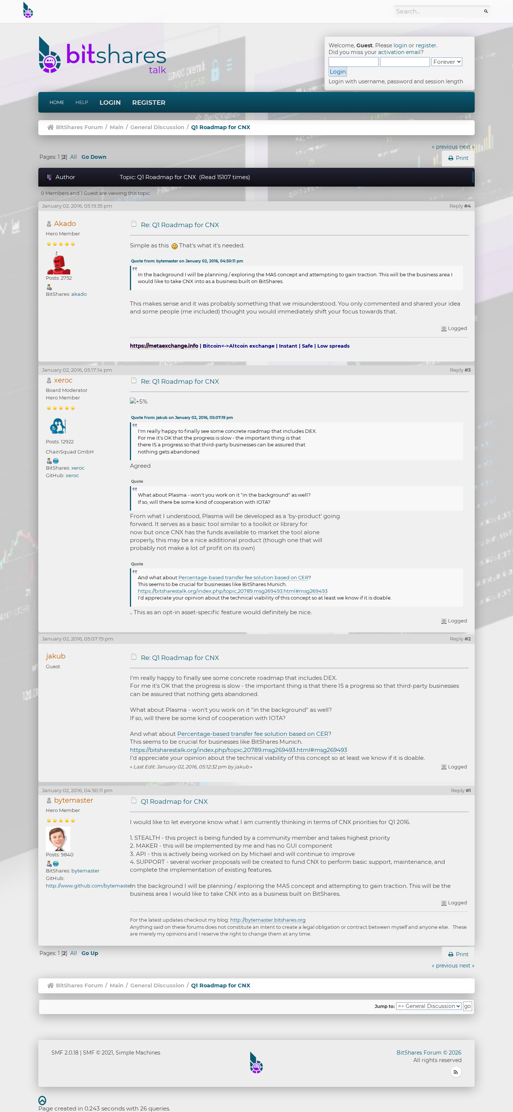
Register (149, 102)
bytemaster (73, 800)
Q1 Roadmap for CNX (174, 801)
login (400, 45)
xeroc (63, 380)
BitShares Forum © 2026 (429, 1052)
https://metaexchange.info (164, 346)
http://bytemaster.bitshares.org (268, 920)
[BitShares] (56, 863)
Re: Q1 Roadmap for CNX (180, 225)
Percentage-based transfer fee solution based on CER (243, 577)
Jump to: (385, 1006)
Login (110, 102)
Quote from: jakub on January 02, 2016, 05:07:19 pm (182, 417)
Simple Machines (138, 1052)
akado (79, 294)
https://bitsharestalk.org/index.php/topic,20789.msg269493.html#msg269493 (232, 591)
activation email (399, 52)
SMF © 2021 (98, 1052)
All (73, 157)
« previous (445, 147)
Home (57, 102)
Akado (65, 223)
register (426, 45)
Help (81, 102)
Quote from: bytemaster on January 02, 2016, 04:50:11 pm (187, 261)
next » (467, 147)
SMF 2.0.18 (64, 1052)
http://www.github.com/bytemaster (89, 886)
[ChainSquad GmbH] (56, 460)
